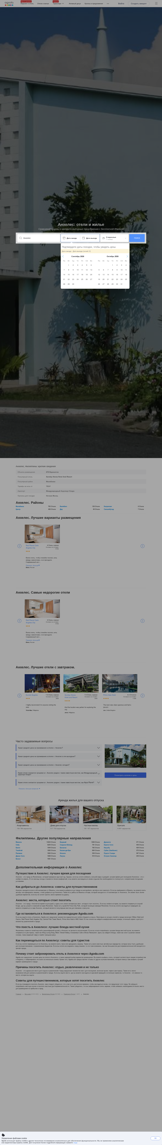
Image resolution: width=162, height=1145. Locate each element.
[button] (63, 256)
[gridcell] (68, 265)
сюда (75, 1142)
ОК (155, 1138)
